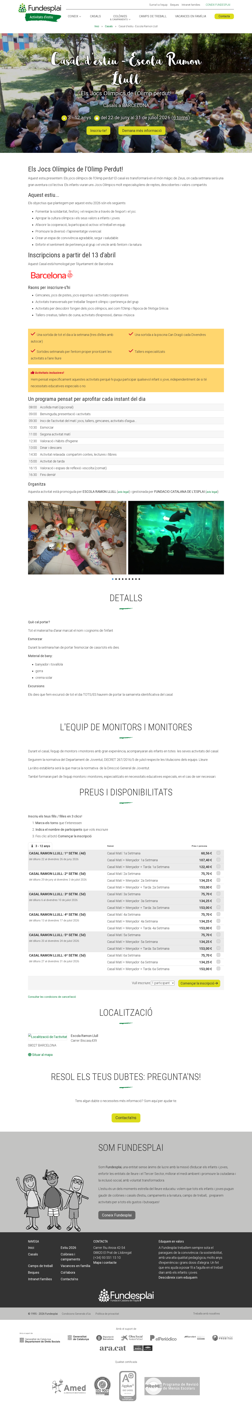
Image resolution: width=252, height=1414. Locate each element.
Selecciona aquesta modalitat (218, 853)
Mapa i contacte (105, 1262)
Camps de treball (153, 16)
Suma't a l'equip (158, 5)
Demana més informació (142, 130)
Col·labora (68, 1272)
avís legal (123, 492)
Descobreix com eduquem (178, 1277)
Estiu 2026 (68, 1248)
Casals (95, 16)
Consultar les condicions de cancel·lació (52, 996)
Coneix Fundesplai (218, 4)
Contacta (224, 16)
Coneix (73, 16)
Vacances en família (190, 16)
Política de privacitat (107, 1313)
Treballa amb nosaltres (206, 1313)
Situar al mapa (42, 1055)
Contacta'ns (125, 1117)
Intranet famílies (191, 5)
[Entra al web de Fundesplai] (126, 1295)
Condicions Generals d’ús (76, 1313)
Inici (97, 26)
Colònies (119, 18)
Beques (174, 5)
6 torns (180, 117)
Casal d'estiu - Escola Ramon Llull (126, 69)
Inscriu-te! (98, 130)
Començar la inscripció (198, 983)
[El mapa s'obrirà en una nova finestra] (47, 1036)
